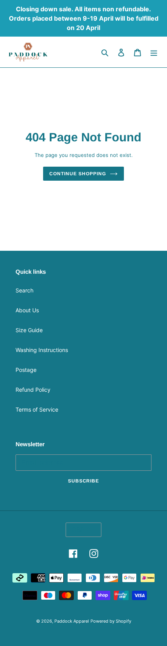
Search (24, 290)
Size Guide (29, 330)
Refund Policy (33, 389)
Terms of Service (37, 409)
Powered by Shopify (110, 621)
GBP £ (81, 529)
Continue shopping (77, 173)
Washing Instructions (42, 350)
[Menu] (154, 52)
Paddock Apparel (71, 621)
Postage (26, 369)
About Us (27, 310)
